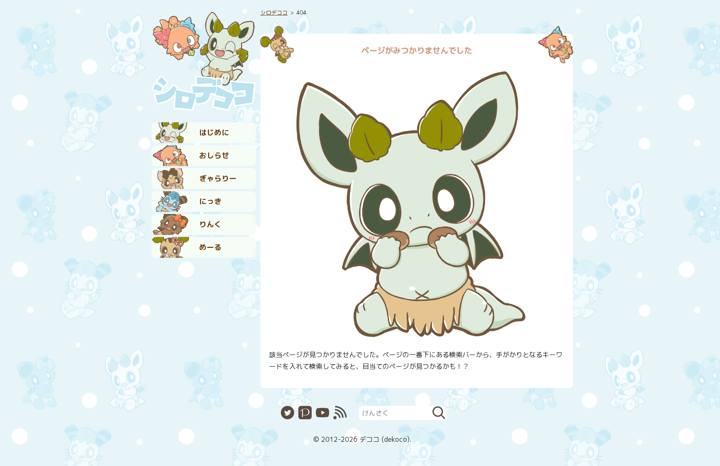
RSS (340, 412)
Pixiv (305, 412)
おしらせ (214, 155)
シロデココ (274, 12)
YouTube (322, 412)
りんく (210, 224)
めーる (210, 247)
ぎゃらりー (218, 178)
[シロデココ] (204, 59)
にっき (210, 201)
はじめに (214, 132)
